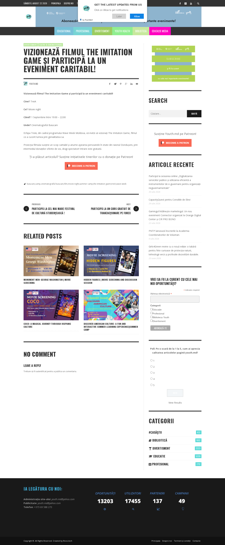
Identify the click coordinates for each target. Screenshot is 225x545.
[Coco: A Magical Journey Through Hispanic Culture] (46, 305)
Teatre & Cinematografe (50, 44)
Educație (157, 309)
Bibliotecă (159, 440)
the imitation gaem (102, 183)
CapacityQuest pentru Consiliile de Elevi (169, 199)
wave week (121, 183)
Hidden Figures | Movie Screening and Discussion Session (110, 281)
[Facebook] (180, 3)
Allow (137, 16)
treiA (113, 183)
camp (38, 183)
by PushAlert (88, 19)
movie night (73, 183)
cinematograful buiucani (52, 183)
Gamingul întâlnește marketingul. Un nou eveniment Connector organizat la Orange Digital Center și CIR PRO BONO (175, 215)
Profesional (158, 313)
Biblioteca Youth (161, 317)
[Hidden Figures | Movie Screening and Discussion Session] (106, 261)
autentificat (41, 371)
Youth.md (33, 83)
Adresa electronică (161, 293)
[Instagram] (185, 3)
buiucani (31, 183)
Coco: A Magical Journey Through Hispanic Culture (47, 325)
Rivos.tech (67, 541)
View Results (175, 402)
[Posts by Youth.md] (26, 84)
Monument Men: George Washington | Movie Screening (47, 281)
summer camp (86, 183)
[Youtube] (190, 3)
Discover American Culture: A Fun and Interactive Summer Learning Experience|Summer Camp (111, 326)
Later (119, 16)
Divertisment (30, 44)
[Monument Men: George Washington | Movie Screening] (46, 261)
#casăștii (155, 432)
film (66, 183)
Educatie (159, 456)
